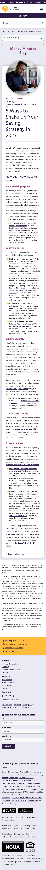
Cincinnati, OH (8, 800)
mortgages (12, 783)
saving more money (25, 151)
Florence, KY (17, 797)
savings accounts (26, 777)
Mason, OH (6, 803)
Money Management (14, 98)
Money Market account (19, 326)
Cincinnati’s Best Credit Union (20, 544)
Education (12, 31)
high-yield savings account (20, 288)
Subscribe (8, 746)
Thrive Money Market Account (23, 291)
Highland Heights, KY (32, 797)
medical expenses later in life (23, 514)
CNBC (4, 624)
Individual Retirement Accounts (23, 468)
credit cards (7, 786)
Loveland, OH (32, 800)
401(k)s (21, 471)
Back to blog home (16, 554)
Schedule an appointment (17, 388)
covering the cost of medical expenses (22, 464)
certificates (14, 308)
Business (11, 2)
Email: (4, 719)
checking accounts (10, 777)
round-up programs (23, 429)
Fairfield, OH (20, 800)
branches (6, 797)
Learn (31, 2)
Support (38, 2)
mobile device (17, 789)
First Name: (7, 727)
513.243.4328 (11, 644)
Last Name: (7, 736)
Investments (20, 2)
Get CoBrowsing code (10, 699)
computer (6, 789)
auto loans (22, 783)
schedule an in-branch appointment (22, 533)
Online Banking (31, 232)
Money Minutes (34, 31)
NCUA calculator (23, 371)
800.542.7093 (23, 644)
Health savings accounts (19, 491)
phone (33, 789)
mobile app (24, 235)
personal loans (34, 783)
